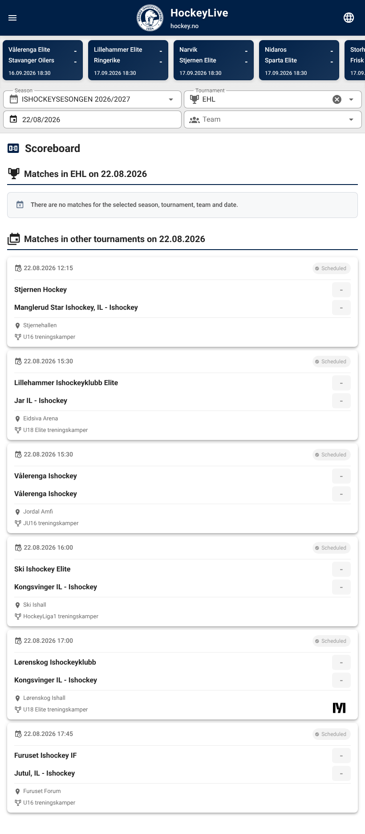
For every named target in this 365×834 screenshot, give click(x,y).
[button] (337, 99)
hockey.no (184, 26)
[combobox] (92, 99)
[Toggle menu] (12, 18)
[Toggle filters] (349, 18)
